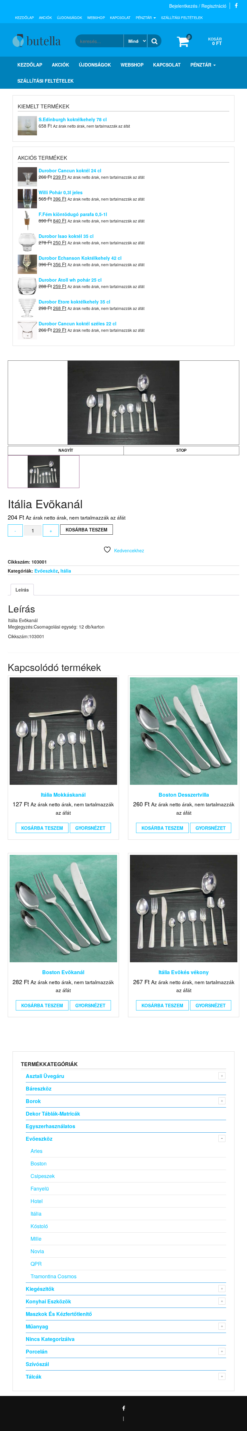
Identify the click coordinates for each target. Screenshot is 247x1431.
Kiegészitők (40, 1288)
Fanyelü (40, 1188)
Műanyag (37, 1326)
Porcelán (37, 1351)
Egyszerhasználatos (50, 1126)
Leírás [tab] (22, 589)
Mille (36, 1238)
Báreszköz (38, 1088)
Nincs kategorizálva (50, 1339)
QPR (36, 1263)
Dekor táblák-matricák (53, 1113)
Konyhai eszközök (48, 1301)
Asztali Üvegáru (45, 1076)
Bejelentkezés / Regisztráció (197, 6)
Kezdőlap (24, 17)
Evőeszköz (46, 570)
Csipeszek (43, 1176)
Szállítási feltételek (182, 17)
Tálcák (33, 1376)
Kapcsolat (120, 17)
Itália (65, 570)
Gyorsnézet (90, 828)
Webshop (96, 17)
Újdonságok (69, 17)
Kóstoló (39, 1226)
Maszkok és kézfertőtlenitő (59, 1314)
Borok (33, 1101)
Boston (39, 1163)
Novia (37, 1251)
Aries (36, 1151)
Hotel (37, 1201)
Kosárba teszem (86, 529)
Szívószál (37, 1364)
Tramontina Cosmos (54, 1276)
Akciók (45, 17)
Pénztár (144, 17)
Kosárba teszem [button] (42, 828)
